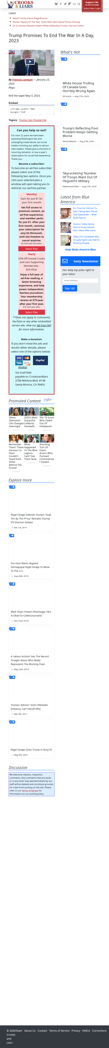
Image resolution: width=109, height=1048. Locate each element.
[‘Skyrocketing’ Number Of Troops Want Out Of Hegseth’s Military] (80, 158)
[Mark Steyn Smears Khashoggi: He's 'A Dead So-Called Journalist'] (31, 595)
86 (11, 722)
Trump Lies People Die (32, 120)
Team (18, 1030)
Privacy (76, 1030)
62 (63, 59)
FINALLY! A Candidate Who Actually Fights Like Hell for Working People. (86, 240)
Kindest (22, 367)
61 (11, 584)
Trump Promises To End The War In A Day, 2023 (51, 38)
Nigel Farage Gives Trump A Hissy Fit (31, 749)
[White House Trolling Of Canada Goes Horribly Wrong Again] (80, 68)
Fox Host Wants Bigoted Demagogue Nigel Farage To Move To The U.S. (30, 567)
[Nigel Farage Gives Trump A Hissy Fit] (31, 732)
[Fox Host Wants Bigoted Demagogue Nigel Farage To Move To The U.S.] (31, 546)
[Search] (78, 4)
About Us (30, 1030)
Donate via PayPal (40, 360)
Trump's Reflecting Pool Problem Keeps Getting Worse (80, 132)
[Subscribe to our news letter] (74, 4)
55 (63, 104)
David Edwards (69, 141)
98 (63, 149)
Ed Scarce (67, 96)
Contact (42, 1030)
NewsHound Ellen (71, 186)
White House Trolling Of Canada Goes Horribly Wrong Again (79, 87)
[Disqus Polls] (31, 833)
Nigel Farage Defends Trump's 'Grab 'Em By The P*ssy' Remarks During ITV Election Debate (31, 518)
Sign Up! (70, 288)
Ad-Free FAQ (44, 325)
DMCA (86, 1030)
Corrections (99, 1030)
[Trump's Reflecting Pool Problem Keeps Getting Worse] (80, 113)
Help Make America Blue (80, 249)
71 (11, 677)
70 (11, 628)
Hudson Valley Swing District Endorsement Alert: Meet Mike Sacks (84, 227)
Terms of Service (30, 790)
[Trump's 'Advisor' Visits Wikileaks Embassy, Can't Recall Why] (31, 688)
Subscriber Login (92, 8)
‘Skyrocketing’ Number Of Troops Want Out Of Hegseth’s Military (80, 177)
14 (11, 487)
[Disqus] (31, 903)
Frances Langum (22, 79)
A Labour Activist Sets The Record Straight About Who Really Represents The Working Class (30, 660)
